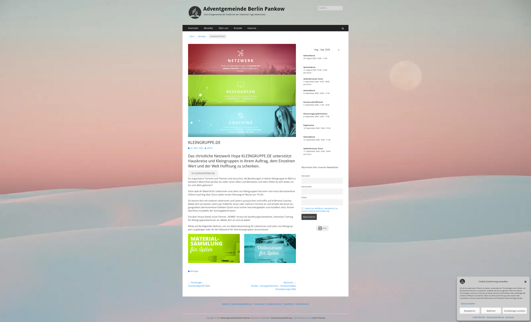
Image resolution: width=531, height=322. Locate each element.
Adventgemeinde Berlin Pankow (244, 9)
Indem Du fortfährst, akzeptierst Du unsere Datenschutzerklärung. (319, 209)
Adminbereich (302, 303)
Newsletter (288, 303)
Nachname (306, 186)
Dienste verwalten (468, 303)
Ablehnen (491, 310)
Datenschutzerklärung (495, 317)
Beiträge (202, 36)
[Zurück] (305, 50)
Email (304, 197)
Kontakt (238, 28)
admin (210, 148)
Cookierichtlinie (274, 303)
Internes (252, 28)
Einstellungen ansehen (514, 310)
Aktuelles (208, 28)
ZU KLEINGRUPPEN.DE (203, 173)
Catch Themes (318, 318)
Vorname (305, 176)
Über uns (223, 28)
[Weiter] (339, 50)
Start (192, 36)
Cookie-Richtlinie (479, 317)
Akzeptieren (469, 310)
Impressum (509, 317)
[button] (525, 281)
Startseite (193, 28)
